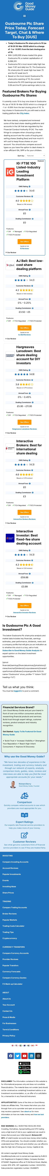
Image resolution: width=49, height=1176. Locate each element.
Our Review (11, 252)
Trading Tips (8, 932)
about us (27, 1111)
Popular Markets (10, 920)
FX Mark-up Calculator (12, 984)
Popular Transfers (10, 965)
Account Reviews (10, 868)
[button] (24, 16)
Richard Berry (25, 784)
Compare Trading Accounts (15, 907)
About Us (7, 999)
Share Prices (8, 893)
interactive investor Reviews (24, 612)
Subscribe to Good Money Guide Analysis (21, 650)
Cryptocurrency (10, 938)
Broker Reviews (10, 914)
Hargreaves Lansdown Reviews (24, 429)
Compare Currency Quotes (14, 978)
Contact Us (7, 1011)
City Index (24, 113)
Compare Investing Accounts (15, 862)
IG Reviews (24, 248)
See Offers (24, 242)
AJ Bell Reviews (24, 335)
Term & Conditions (11, 1029)
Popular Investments (12, 874)
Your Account (9, 1005)
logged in (18, 691)
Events (6, 880)
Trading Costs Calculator (13, 926)
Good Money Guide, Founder (29, 786)
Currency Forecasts (11, 971)
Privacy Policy (9, 1036)
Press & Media (9, 1017)
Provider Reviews (10, 959)
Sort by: (21, 156)
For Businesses (9, 1023)
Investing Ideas (9, 886)
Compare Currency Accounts (16, 953)
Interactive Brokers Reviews (24, 519)
